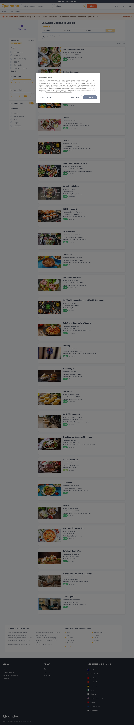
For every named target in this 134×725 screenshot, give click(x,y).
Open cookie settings (45, 97)
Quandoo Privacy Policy (53, 92)
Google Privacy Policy (66, 92)
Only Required (75, 97)
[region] (68, 88)
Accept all (90, 97)
